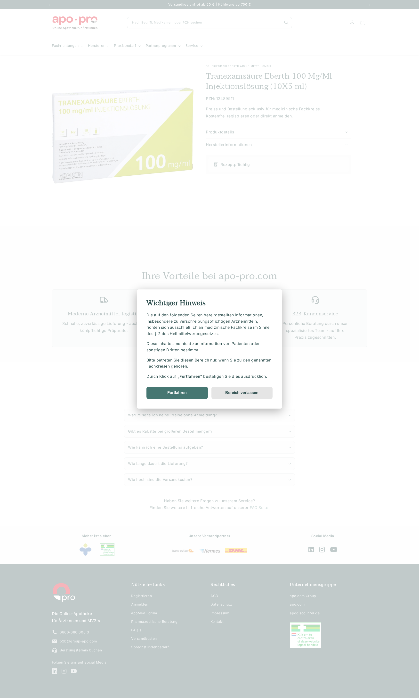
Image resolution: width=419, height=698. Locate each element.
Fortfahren (177, 393)
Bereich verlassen (241, 393)
